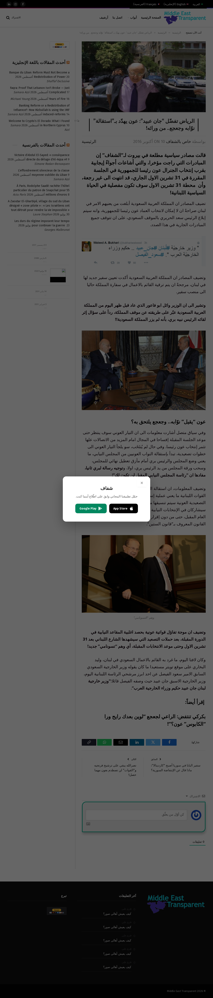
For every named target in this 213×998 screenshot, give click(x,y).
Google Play (87, 508)
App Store (120, 508)
